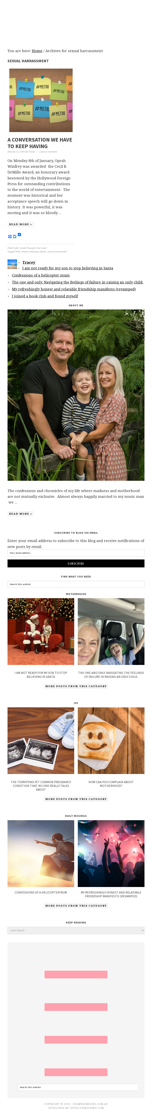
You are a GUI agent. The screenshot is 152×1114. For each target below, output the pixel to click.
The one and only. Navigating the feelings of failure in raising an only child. (77, 282)
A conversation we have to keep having (40, 143)
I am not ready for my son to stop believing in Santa (67, 268)
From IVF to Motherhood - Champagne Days (76, 20)
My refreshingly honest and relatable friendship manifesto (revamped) (74, 289)
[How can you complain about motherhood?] (111, 741)
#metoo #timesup (30, 251)
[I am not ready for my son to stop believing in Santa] (41, 632)
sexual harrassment (57, 251)
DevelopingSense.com (87, 1108)
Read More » (20, 224)
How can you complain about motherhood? (111, 784)
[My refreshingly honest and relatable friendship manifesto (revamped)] (111, 886)
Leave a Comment (48, 151)
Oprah (43, 251)
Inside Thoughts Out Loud (33, 248)
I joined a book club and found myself (45, 296)
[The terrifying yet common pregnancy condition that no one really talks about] (41, 741)
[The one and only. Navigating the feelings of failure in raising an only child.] (111, 632)
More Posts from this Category (76, 686)
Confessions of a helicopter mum (41, 275)
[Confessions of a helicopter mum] (41, 886)
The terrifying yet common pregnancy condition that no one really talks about (41, 785)
